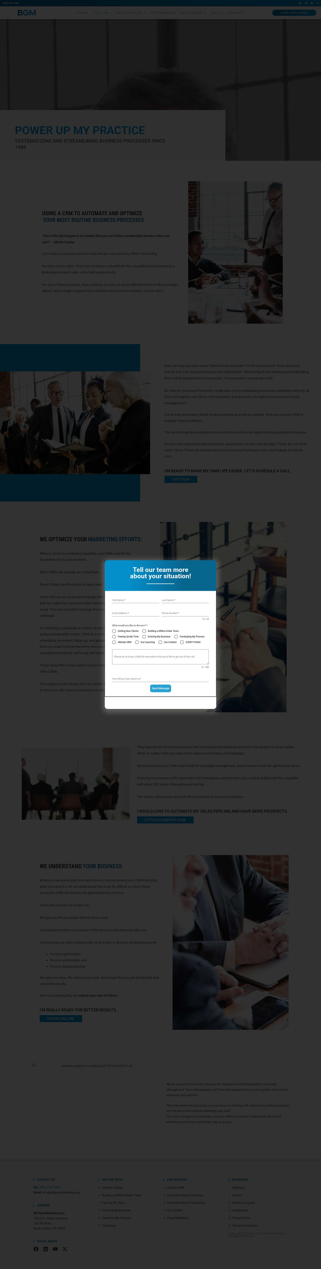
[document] (160, 634)
